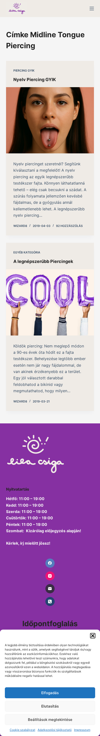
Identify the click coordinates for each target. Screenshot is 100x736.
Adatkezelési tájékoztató (55, 730)
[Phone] (50, 601)
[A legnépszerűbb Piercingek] (50, 302)
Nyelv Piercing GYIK (34, 79)
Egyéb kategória (26, 252)
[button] (92, 635)
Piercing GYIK (23, 70)
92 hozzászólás (69, 226)
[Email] (50, 588)
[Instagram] (50, 576)
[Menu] (92, 8)
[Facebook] (50, 563)
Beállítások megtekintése (50, 719)
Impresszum (82, 730)
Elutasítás (50, 706)
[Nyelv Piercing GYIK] (50, 120)
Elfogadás (50, 692)
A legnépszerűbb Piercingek (43, 261)
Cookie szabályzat (22, 730)
